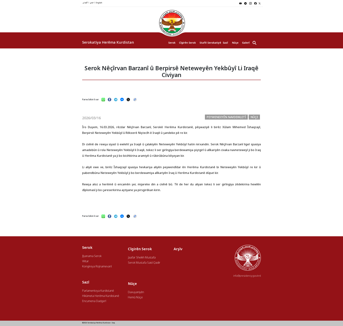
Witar (85, 261)
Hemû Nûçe (135, 297)
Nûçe (235, 42)
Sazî (225, 42)
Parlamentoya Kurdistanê (98, 291)
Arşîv (178, 248)
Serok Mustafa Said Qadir (144, 263)
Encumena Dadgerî (94, 301)
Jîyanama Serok (91, 256)
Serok (171, 42)
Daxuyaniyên (136, 292)
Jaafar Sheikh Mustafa (142, 257)
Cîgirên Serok (187, 42)
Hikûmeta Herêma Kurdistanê (100, 296)
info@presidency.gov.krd (247, 275)
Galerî (246, 42)
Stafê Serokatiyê (209, 42)
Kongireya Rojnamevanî (97, 266)
